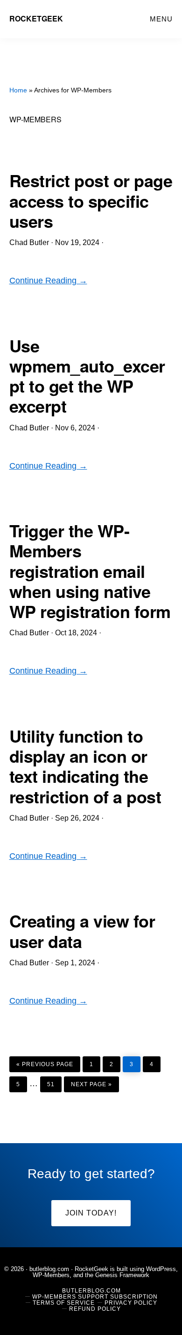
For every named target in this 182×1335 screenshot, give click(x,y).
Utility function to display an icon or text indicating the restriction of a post (85, 766)
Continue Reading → (48, 280)
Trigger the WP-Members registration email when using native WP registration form (90, 570)
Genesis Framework (122, 1275)
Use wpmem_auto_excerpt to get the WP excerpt (87, 375)
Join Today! (91, 1213)
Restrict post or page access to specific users (91, 200)
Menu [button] (161, 19)
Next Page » (91, 1082)
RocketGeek (36, 18)
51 (54, 1082)
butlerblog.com (49, 1268)
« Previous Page (44, 1062)
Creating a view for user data (82, 930)
